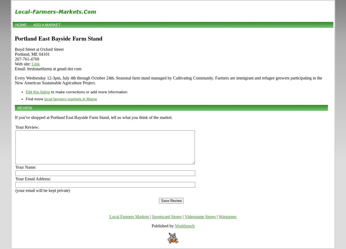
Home (21, 25)
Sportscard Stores (167, 216)
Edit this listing (38, 92)
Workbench (185, 226)
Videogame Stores (200, 216)
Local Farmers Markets (129, 216)
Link (36, 64)
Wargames (228, 216)
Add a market (47, 25)
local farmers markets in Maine (70, 99)
